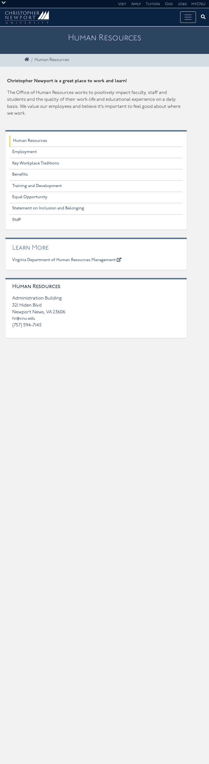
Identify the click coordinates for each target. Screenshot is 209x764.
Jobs (182, 4)
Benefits (20, 175)
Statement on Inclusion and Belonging (48, 208)
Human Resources (30, 141)
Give (169, 4)
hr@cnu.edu (23, 319)
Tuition (153, 4)
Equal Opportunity (29, 197)
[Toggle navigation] (188, 17)
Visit (122, 4)
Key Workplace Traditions (35, 163)
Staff (16, 220)
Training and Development (37, 186)
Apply (136, 4)
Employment (24, 152)
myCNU (198, 4)
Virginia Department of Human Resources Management (64, 260)
